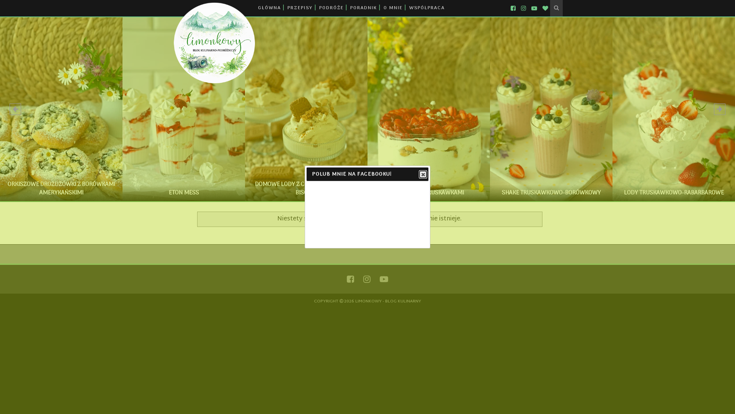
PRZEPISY (300, 8)
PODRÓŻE (331, 8)
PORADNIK (363, 8)
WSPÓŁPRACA (427, 8)
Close (423, 174)
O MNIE (393, 8)
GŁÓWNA (269, 8)
